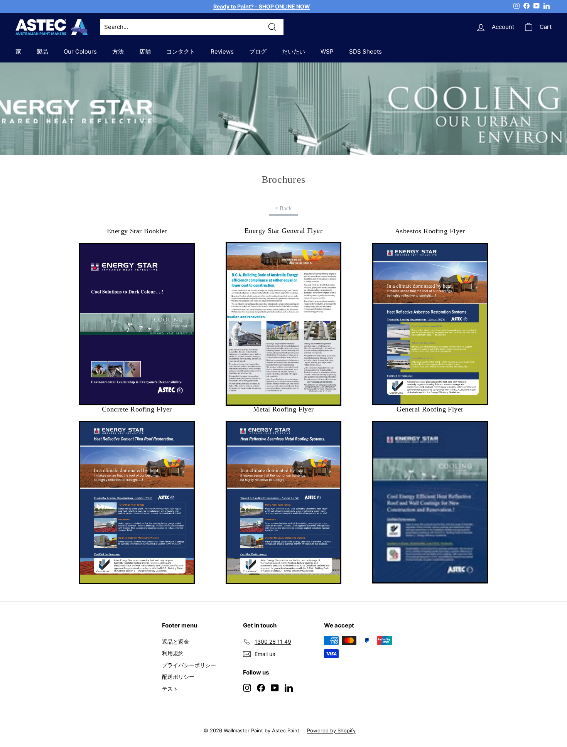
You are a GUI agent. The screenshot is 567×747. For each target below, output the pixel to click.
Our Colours (80, 51)
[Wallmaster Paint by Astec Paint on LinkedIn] (289, 687)
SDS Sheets (365, 51)
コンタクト (180, 51)
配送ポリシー (178, 676)
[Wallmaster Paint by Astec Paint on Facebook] (261, 687)
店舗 (145, 51)
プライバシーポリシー (189, 665)
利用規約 (173, 653)
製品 (42, 51)
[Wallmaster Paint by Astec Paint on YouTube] (275, 687)
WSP (327, 51)
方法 (118, 51)
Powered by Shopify (331, 730)
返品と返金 (175, 641)
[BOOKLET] (283, 324)
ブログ (258, 51)
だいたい (293, 51)
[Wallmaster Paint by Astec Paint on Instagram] (247, 687)
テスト (170, 688)
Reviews (222, 51)
